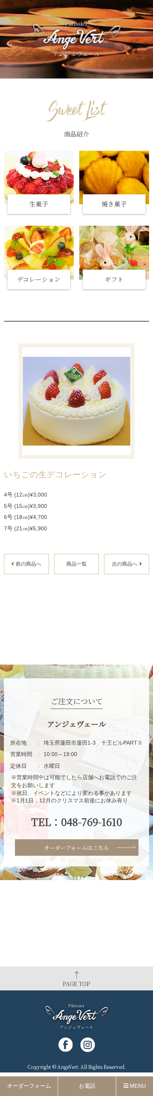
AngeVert (67, 1066)
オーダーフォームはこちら (76, 847)
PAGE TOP (76, 978)
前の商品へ (28, 564)
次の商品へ (124, 564)
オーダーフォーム (29, 1086)
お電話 (87, 1086)
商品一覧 (76, 564)
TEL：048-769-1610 (76, 822)
